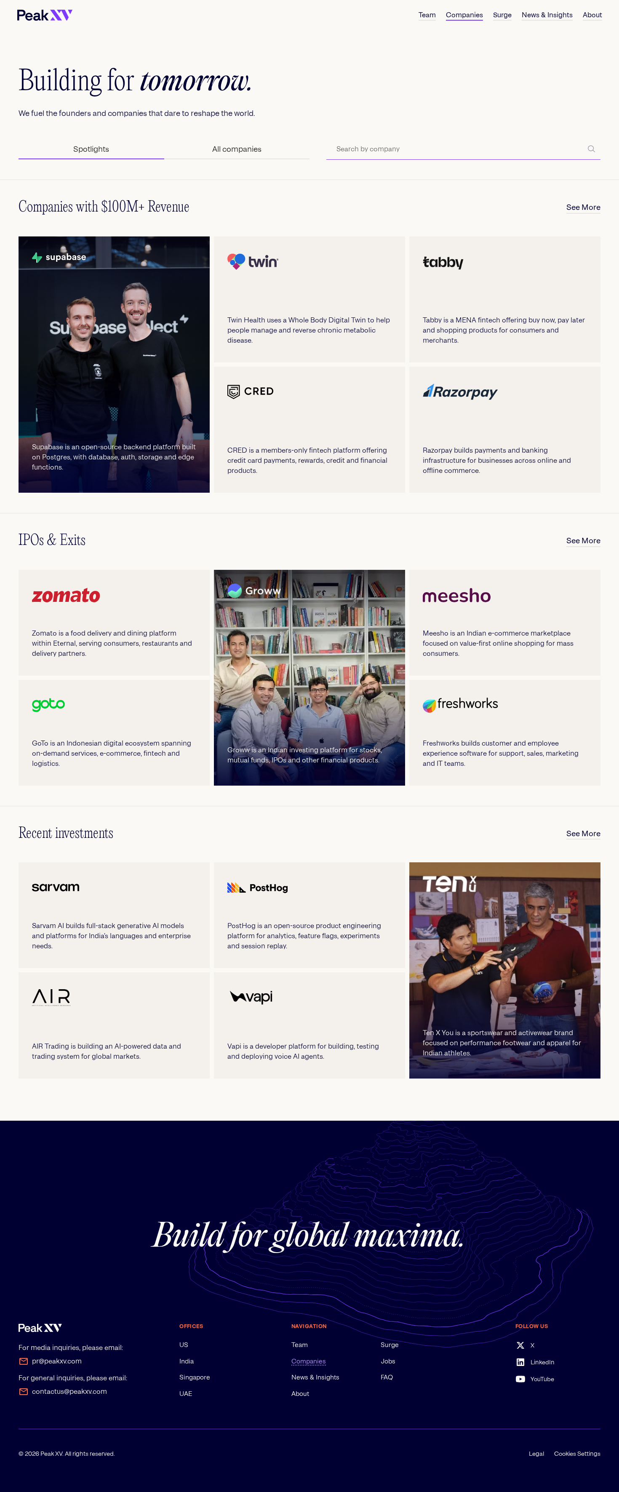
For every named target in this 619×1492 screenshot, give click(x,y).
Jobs (388, 1361)
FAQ (387, 1377)
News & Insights (315, 1377)
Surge (390, 1345)
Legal (536, 1453)
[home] (45, 15)
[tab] (91, 149)
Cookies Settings (577, 1453)
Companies (308, 1361)
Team (299, 1345)
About (300, 1394)
